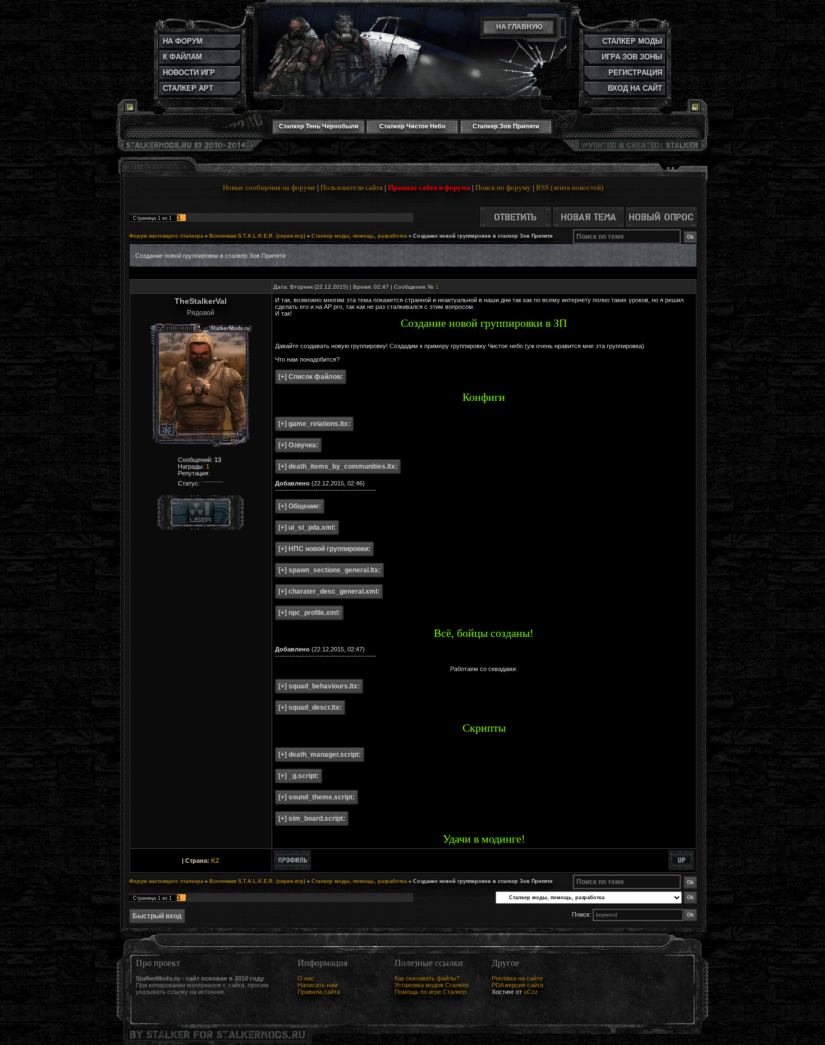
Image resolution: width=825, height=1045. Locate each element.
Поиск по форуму (503, 187)
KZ (215, 860)
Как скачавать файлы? (427, 978)
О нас (305, 978)
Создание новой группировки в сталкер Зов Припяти (483, 236)
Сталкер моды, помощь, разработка (359, 236)
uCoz (531, 991)
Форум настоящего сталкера (166, 236)
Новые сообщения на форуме (269, 187)
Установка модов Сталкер (432, 985)
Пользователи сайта (351, 187)
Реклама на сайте (517, 978)
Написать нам (317, 985)
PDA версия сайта (517, 985)
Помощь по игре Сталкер (430, 991)
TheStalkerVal (201, 301)
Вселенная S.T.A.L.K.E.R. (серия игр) (257, 236)
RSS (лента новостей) (569, 187)
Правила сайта (318, 991)
